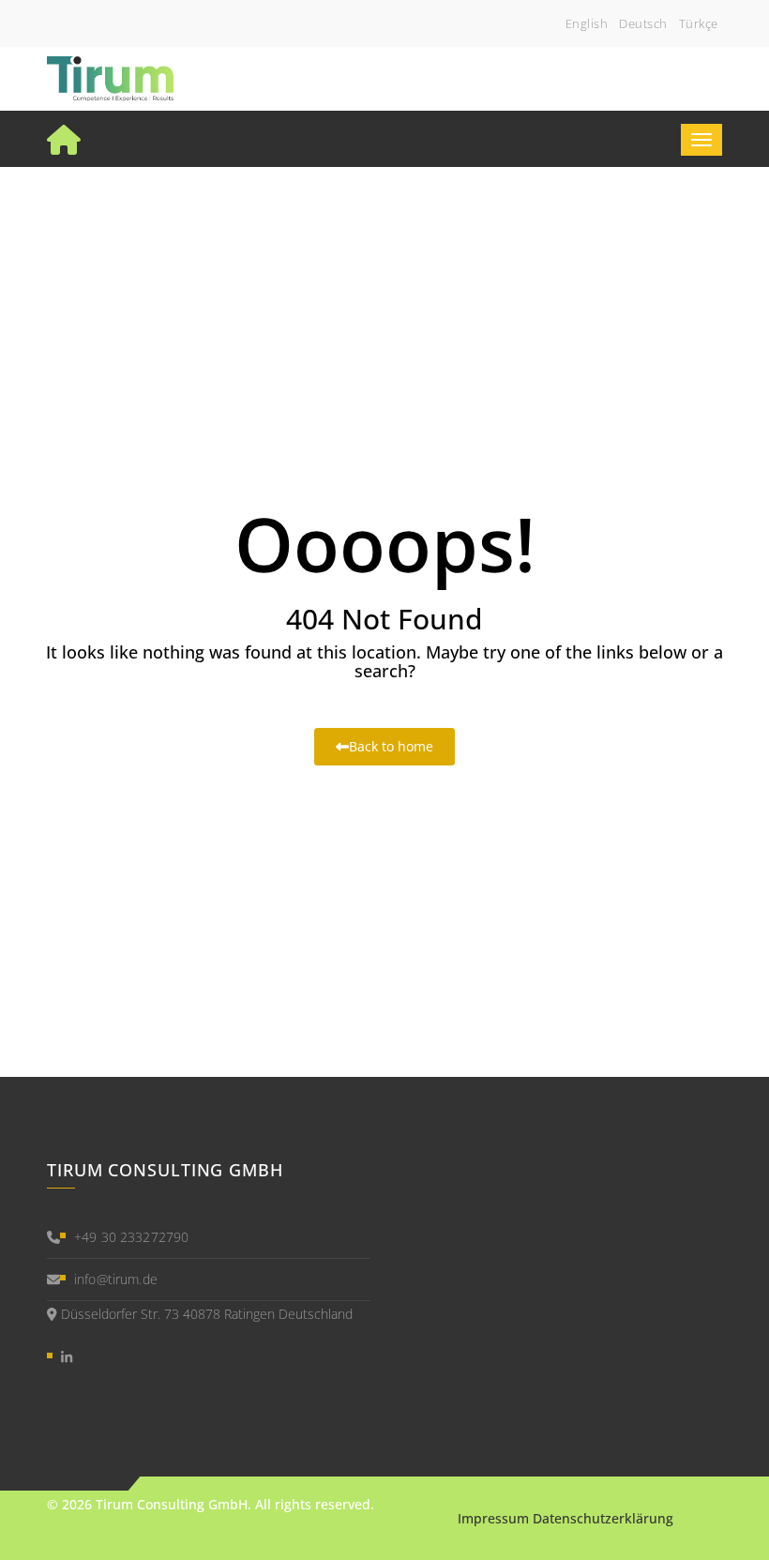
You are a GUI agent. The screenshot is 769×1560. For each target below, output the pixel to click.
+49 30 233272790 (131, 1237)
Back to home (391, 746)
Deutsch (643, 23)
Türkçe (698, 23)
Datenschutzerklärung (603, 1518)
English (587, 23)
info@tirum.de (116, 1279)
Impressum (493, 1518)
